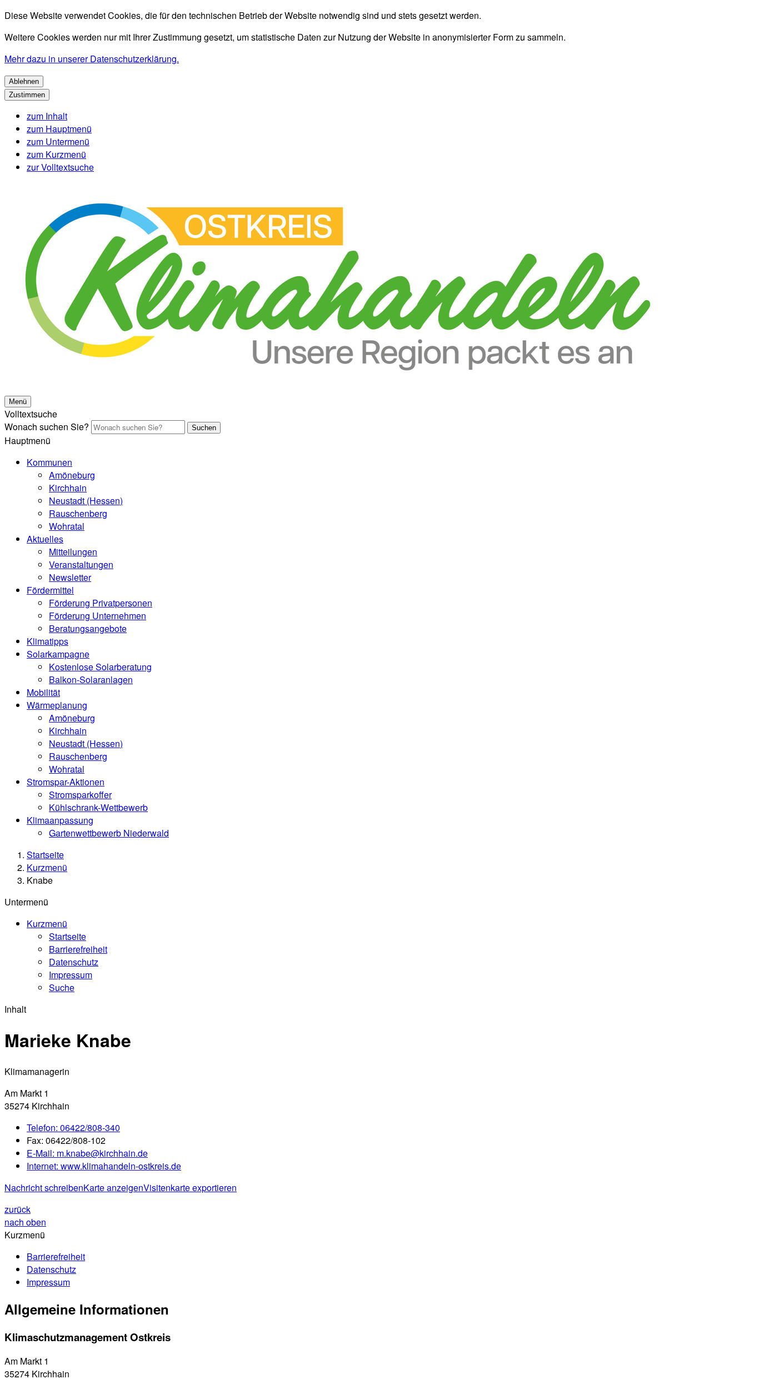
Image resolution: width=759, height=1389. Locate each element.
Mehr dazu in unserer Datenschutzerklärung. (91, 58)
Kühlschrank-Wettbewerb (98, 807)
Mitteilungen (73, 551)
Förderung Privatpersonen (100, 602)
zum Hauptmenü (59, 128)
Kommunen (49, 462)
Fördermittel (50, 590)
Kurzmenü (47, 867)
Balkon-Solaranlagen (91, 679)
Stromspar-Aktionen (65, 781)
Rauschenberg (78, 513)
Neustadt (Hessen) (86, 500)
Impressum (70, 974)
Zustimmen (27, 95)
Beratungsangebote (88, 628)
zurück (17, 1209)
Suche (61, 987)
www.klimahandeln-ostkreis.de (104, 1165)
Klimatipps (47, 641)
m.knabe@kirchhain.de (87, 1153)
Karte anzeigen (113, 1187)
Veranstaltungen (81, 564)
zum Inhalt (47, 115)
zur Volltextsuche (60, 167)
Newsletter (70, 577)
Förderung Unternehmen (97, 615)
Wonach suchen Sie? (46, 426)
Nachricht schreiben (43, 1187)
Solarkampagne (58, 654)
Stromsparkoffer (80, 794)
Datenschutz (73, 961)
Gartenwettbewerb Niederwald (109, 833)
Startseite (45, 854)
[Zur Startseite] (337, 387)
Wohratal (66, 526)
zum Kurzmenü (56, 154)
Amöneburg (72, 475)
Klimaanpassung (60, 820)
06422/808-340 (73, 1127)
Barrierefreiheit (78, 949)
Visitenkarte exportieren (190, 1187)
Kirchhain (68, 487)
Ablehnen (24, 81)
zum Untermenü (58, 141)
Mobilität (43, 692)
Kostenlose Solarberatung (100, 666)
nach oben (25, 1222)
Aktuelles (45, 538)
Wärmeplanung (57, 705)
